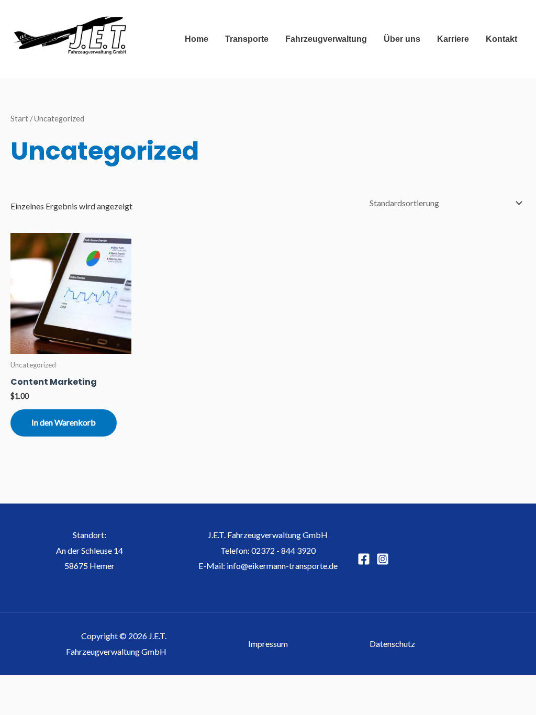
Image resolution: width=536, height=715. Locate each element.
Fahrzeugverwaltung (326, 39)
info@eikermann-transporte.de (282, 566)
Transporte (247, 39)
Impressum (268, 644)
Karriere (453, 39)
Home (196, 39)
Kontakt (501, 39)
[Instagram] (382, 559)
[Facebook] (364, 559)
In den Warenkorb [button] (63, 422)
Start (19, 118)
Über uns (402, 39)
